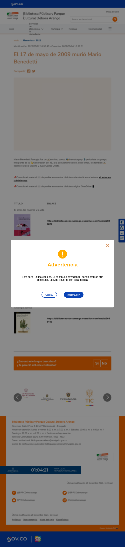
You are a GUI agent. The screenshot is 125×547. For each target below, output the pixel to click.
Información (73, 294)
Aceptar (49, 294)
